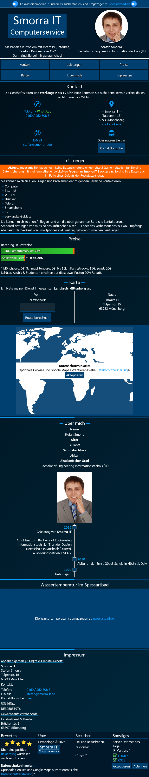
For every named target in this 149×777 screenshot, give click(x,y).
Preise (124, 64)
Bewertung (8, 754)
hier (29, 698)
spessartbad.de (119, 4)
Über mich (74, 75)
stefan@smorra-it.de (41, 694)
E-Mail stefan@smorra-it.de (37, 142)
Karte (25, 75)
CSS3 (121, 760)
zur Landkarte (111, 124)
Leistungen (74, 64)
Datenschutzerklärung (16, 774)
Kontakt (24, 64)
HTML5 (123, 756)
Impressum (124, 75)
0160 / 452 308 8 (38, 689)
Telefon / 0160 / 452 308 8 (37, 113)
